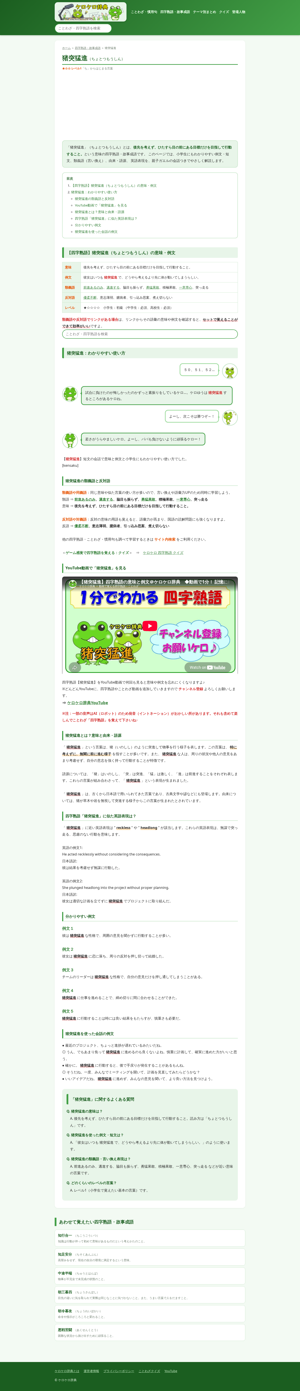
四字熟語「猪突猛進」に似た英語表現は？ (106, 218)
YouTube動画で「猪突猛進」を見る (101, 205)
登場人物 (238, 11)
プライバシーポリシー (118, 1371)
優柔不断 (90, 297)
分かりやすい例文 (88, 225)
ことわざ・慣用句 (144, 11)
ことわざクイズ (149, 1371)
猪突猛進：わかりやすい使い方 (94, 192)
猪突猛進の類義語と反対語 (94, 198)
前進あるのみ (93, 287)
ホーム (66, 48)
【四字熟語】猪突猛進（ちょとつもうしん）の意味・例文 (114, 185)
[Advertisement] (150, 105)
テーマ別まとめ (204, 11)
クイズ (224, 11)
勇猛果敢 (152, 287)
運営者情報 (91, 1371)
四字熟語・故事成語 (175, 11)
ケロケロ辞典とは (67, 1371)
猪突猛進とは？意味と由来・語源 (99, 212)
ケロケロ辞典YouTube (87, 702)
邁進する (113, 287)
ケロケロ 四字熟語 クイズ (163, 552)
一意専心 (185, 287)
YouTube (170, 1371)
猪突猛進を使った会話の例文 (96, 231)
